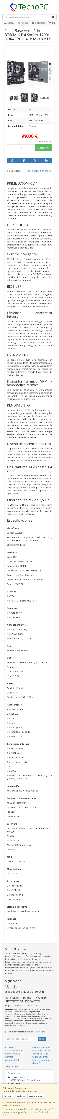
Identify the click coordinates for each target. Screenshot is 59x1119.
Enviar (41, 1039)
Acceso (24, 22)
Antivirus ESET (12, 1060)
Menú (10, 22)
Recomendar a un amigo (39, 170)
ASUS (31, 109)
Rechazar (21, 1096)
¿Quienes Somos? (40, 1056)
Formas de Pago (40, 1053)
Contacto (39, 22)
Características (14, 170)
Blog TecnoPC (12, 1066)
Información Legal (41, 1047)
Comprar (43, 148)
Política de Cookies (41, 1050)
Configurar (8, 1096)
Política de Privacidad (18, 1025)
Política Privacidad (14, 1050)
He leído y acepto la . (27, 1031)
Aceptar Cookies (36, 1096)
